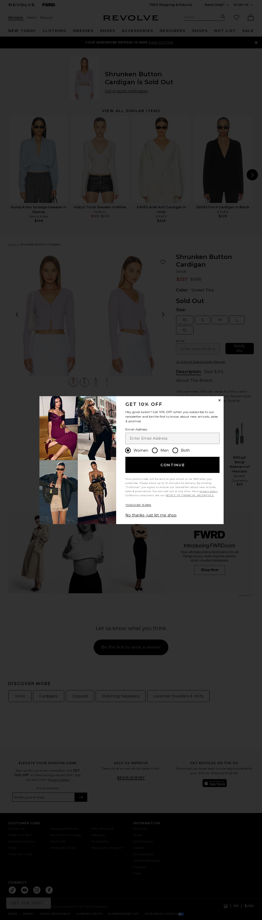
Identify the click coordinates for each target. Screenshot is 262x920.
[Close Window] (219, 400)
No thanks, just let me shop (151, 515)
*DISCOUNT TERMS (138, 505)
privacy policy (208, 491)
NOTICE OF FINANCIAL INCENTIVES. (190, 495)
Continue (172, 465)
